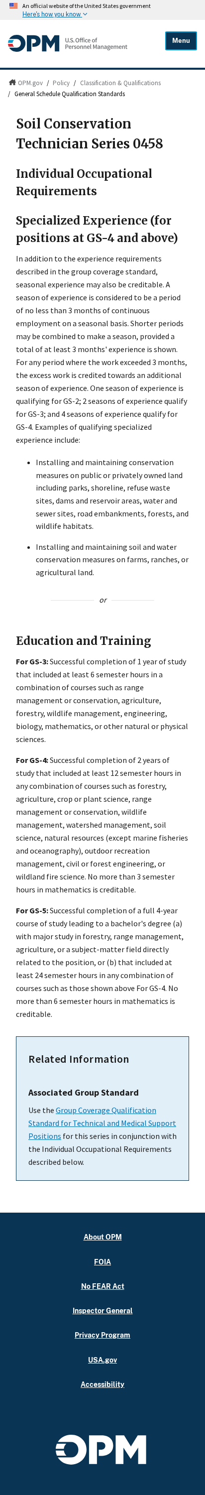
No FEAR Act (102, 1286)
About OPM (103, 1237)
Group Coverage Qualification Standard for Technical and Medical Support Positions (102, 1123)
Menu (181, 40)
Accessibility (102, 1384)
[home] (67, 49)
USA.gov (102, 1360)
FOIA (102, 1261)
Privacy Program (102, 1335)
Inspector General (103, 1310)
